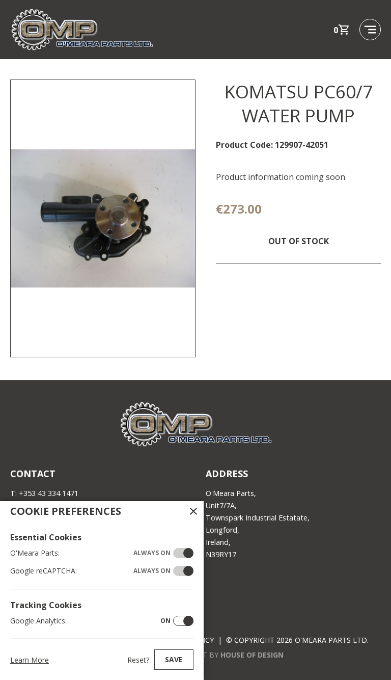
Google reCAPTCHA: (90, 571)
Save (174, 659)
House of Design (252, 655)
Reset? (138, 660)
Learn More (29, 660)
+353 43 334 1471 (48, 493)
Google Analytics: (90, 620)
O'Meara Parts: (90, 553)
